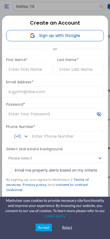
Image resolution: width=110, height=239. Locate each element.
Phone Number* (21, 126)
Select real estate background (34, 149)
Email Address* (20, 82)
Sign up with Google (59, 35)
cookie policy (55, 216)
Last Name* (68, 59)
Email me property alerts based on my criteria (56, 170)
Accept (43, 227)
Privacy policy (35, 184)
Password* (15, 104)
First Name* (17, 59)
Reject (67, 227)
